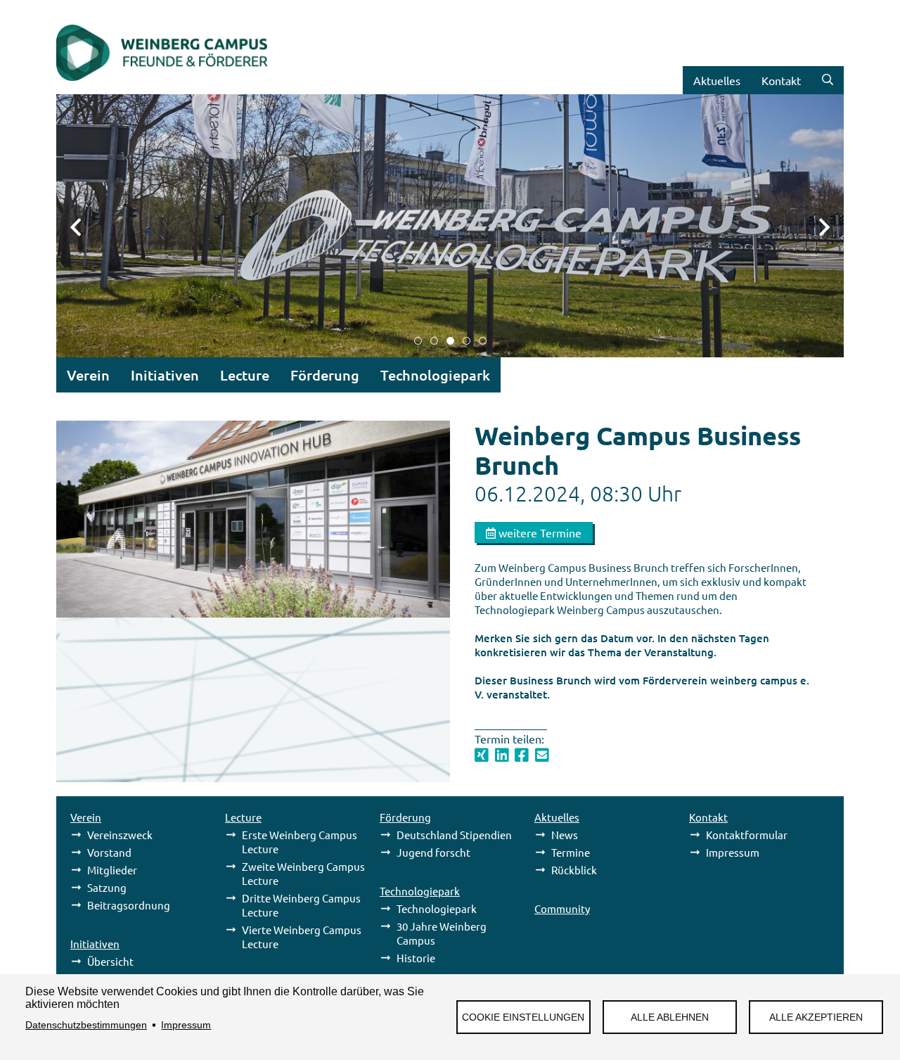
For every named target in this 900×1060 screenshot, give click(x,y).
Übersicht (110, 961)
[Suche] (827, 80)
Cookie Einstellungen (523, 1017)
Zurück (84, 226)
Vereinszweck (120, 834)
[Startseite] (161, 88)
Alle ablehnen (670, 1017)
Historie (416, 957)
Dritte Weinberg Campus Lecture (301, 905)
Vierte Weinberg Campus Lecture (301, 936)
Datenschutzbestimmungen (86, 1025)
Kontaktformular (747, 834)
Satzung (107, 887)
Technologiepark (437, 908)
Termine (570, 852)
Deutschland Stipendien (454, 834)
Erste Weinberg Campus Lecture (299, 841)
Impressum (186, 1025)
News (564, 834)
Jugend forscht (433, 852)
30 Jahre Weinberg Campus (442, 933)
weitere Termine (538, 532)
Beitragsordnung (128, 905)
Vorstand (109, 852)
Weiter (816, 226)
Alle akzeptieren (816, 1017)
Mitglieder (112, 869)
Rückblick (574, 869)
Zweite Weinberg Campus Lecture (303, 873)
